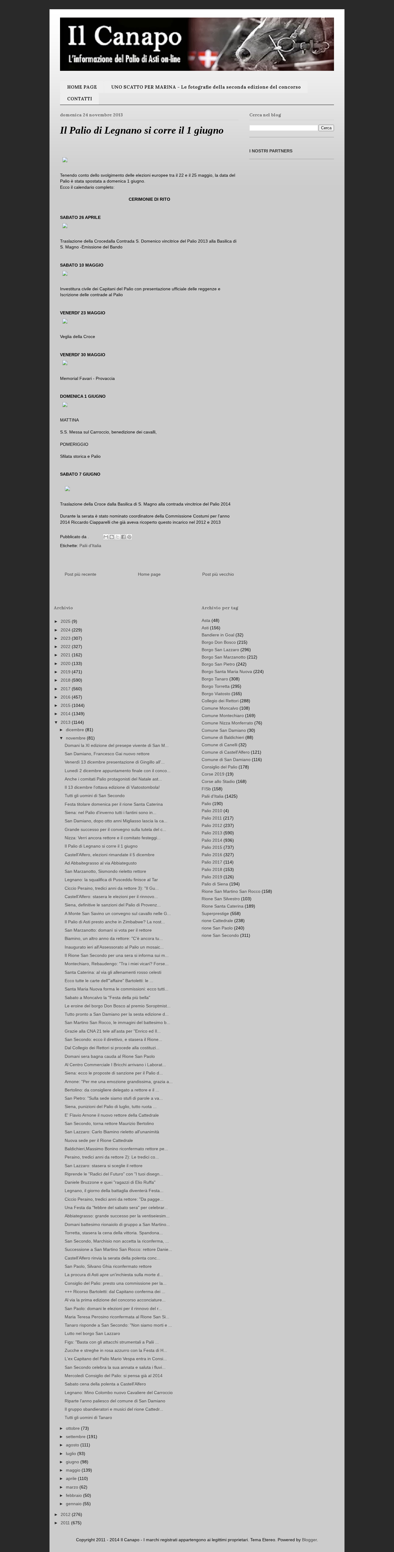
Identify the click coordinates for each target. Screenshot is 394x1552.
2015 (66, 705)
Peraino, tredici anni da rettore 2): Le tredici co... (112, 1157)
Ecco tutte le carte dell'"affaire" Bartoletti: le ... (109, 980)
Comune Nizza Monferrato (227, 722)
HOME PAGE (82, 87)
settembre (76, 1436)
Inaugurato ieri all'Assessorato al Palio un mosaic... (114, 947)
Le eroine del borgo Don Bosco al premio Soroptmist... (118, 1005)
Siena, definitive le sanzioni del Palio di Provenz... (113, 904)
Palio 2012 (212, 825)
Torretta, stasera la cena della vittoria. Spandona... (114, 1232)
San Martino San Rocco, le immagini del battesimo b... (117, 1022)
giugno (73, 1461)
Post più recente (80, 574)
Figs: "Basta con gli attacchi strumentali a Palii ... (112, 1342)
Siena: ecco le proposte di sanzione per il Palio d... (114, 1072)
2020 (66, 663)
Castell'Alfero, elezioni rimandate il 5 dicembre (110, 854)
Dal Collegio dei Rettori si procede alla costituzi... (112, 1047)
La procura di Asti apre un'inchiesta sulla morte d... (114, 1274)
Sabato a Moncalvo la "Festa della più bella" (107, 997)
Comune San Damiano (224, 730)
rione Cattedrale (217, 920)
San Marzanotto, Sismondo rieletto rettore (105, 871)
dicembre (75, 729)
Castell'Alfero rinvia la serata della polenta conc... (112, 1258)
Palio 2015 (212, 847)
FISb (206, 788)
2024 (66, 629)
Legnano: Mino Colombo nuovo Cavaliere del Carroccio (119, 1392)
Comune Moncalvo (220, 708)
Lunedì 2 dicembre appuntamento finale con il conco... (118, 770)
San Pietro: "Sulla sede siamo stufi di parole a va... (114, 1098)
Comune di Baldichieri (223, 737)
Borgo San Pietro (218, 664)
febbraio (74, 1495)
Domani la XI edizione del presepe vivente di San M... (117, 745)
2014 (66, 713)
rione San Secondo (220, 935)
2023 (66, 638)
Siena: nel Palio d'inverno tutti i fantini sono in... (110, 812)
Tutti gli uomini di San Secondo (95, 795)
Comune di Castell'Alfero (226, 752)
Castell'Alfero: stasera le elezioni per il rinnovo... (111, 896)
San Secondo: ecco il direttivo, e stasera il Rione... (113, 1039)
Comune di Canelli (219, 744)
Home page (149, 574)
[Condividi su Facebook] (123, 537)
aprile (72, 1478)
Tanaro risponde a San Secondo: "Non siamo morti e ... (118, 1325)
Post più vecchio (218, 574)
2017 (66, 688)
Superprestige (215, 913)
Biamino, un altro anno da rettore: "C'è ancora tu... (114, 938)
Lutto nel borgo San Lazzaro (92, 1333)
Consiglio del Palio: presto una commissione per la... (116, 1283)
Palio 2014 (212, 840)
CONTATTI (79, 99)
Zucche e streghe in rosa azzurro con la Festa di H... (116, 1350)
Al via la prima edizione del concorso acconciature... (115, 1299)
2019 (66, 671)
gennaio (74, 1503)
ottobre (73, 1428)
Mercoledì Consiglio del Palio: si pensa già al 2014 (114, 1375)
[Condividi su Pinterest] (129, 537)
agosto (73, 1444)
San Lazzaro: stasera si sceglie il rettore (104, 1165)
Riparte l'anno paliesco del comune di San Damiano (115, 1400)
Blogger (309, 1539)
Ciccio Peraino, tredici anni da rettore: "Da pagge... (114, 1199)
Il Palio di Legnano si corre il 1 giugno (101, 846)
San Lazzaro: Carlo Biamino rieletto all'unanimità (112, 1131)
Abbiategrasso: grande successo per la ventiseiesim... (117, 1215)
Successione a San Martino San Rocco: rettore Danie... (118, 1249)
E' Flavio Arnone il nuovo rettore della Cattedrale (112, 1115)
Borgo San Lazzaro (220, 649)
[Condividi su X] (118, 537)
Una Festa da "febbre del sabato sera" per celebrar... (116, 1207)
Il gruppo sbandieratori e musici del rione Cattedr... (114, 1409)
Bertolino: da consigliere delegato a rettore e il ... (112, 1089)
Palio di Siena (215, 883)
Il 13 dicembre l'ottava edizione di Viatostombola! (112, 787)
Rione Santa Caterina (222, 906)
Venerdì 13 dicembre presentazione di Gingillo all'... (115, 762)
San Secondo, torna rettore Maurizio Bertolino (109, 1123)
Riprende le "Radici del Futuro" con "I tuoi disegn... (114, 1173)
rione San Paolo (217, 927)
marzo (72, 1487)
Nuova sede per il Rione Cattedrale (99, 1140)
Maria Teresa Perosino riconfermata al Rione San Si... (117, 1316)
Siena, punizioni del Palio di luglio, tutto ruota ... (111, 1106)
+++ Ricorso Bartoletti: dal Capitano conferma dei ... (115, 1291)
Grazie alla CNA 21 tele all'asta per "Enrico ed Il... (113, 1031)
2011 (66, 1522)
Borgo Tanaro (215, 678)
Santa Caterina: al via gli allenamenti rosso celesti (113, 972)
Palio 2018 (212, 869)
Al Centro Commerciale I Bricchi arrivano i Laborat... (115, 1064)
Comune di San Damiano (226, 759)
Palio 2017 (212, 862)
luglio (71, 1453)
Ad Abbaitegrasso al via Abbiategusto (101, 863)
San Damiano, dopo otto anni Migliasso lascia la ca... (116, 820)
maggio (74, 1470)
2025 (66, 621)
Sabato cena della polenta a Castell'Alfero (105, 1383)
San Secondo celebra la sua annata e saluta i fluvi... (115, 1367)
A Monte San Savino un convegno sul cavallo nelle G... (118, 913)
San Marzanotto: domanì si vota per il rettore (108, 930)
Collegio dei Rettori (220, 700)
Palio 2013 (212, 832)
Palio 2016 (212, 854)
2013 (66, 722)
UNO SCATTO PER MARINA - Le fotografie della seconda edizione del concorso (206, 87)
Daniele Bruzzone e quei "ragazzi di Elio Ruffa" (110, 1182)
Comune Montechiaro (223, 715)
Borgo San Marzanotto (224, 657)
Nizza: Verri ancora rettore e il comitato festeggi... (113, 837)
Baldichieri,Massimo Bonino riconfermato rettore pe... (116, 1148)
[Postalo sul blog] (112, 537)
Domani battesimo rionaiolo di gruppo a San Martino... (117, 1224)
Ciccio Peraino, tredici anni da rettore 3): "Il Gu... (112, 888)
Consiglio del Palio (219, 766)
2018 (66, 680)
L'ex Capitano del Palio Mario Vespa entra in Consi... (116, 1358)
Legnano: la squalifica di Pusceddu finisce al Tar (111, 879)
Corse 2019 (213, 774)
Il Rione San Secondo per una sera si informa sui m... (117, 955)
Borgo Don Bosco (219, 642)
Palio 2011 (212, 818)
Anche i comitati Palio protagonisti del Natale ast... (113, 778)
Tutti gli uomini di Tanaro (88, 1417)
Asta (206, 620)
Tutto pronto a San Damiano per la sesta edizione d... (117, 1014)
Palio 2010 (212, 810)
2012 (66, 1514)
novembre (76, 738)
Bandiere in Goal (218, 634)
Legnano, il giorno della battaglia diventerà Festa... (114, 1190)
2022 (66, 646)
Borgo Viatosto (216, 693)
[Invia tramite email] (106, 537)
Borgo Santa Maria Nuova (227, 671)
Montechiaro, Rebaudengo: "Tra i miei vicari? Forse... (117, 963)
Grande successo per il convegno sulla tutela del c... (115, 829)
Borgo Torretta (216, 686)
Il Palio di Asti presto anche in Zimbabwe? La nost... (115, 921)
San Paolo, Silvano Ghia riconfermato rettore (108, 1266)
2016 (66, 697)
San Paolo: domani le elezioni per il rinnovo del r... (113, 1308)
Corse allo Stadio (218, 781)
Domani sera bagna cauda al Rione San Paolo (110, 1056)
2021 (66, 654)
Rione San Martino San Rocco (231, 891)
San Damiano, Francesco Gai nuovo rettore (107, 753)
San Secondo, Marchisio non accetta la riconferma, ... (117, 1241)
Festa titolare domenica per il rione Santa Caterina (114, 804)
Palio (206, 803)
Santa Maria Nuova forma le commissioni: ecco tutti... (116, 988)
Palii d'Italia (90, 545)
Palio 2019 (212, 876)
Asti (205, 627)
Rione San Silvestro (221, 898)
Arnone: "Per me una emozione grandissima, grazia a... (119, 1081)
